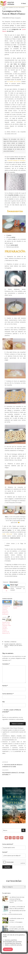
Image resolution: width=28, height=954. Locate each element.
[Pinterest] (22, 838)
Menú (24, 3)
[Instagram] (14, 838)
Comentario (6, 664)
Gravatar (19, 736)
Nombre (5, 685)
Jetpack (13, 736)
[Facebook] (6, 838)
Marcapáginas (19, 922)
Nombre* (4, 852)
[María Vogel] (6, 588)
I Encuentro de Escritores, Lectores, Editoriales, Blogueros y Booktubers (6, 610)
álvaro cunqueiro (10, 644)
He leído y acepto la (11, 710)
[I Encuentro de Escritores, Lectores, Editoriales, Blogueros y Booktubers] (7, 602)
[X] (10, 838)
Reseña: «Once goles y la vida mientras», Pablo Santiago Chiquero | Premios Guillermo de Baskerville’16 (6, 627)
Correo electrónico (7, 693)
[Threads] (18, 838)
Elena (5, 914)
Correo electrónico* (7, 844)
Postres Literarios (10, 641)
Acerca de (5, 582)
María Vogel (14, 585)
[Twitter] (6, 590)
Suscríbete (8, 949)
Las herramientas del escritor (15, 914)
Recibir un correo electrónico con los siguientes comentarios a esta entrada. (13, 718)
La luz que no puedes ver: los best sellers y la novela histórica (16, 928)
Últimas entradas (13, 582)
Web (3, 701)
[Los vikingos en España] (18, 602)
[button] (7, 344)
